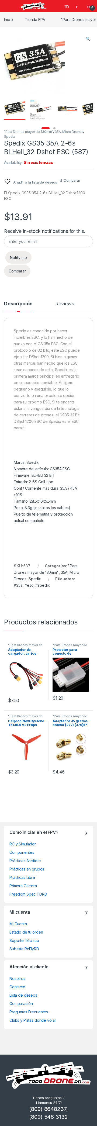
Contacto (17, 987)
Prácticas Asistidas (25, 860)
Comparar (72, 180)
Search (67, 6)
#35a (18, 585)
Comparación (21, 1003)
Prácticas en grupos (26, 869)
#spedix (42, 585)
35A (58, 132)
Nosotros (17, 978)
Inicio (8, 19)
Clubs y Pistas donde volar (32, 1020)
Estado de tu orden (26, 932)
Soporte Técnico (24, 940)
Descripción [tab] (18, 303)
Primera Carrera (23, 885)
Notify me (18, 257)
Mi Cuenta (18, 923)
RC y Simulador (22, 844)
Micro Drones (72, 132)
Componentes (21, 852)
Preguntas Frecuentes (28, 1012)
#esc (29, 585)
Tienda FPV (35, 19)
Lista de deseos (23, 995)
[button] (88, 39)
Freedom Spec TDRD (28, 894)
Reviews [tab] (64, 303)
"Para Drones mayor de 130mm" (28, 132)
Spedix (9, 136)
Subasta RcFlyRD (24, 949)
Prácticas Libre (22, 877)
